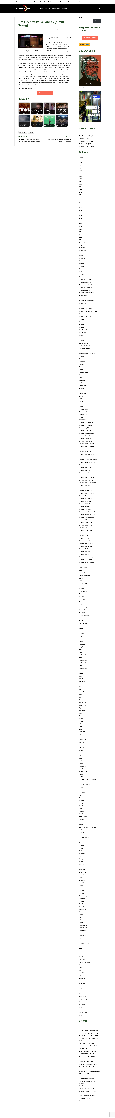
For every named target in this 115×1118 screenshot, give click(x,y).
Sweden (81, 906)
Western (81, 1002)
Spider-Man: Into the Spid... (86, 141)
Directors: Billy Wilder (85, 428)
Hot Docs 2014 (83, 657)
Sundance (82, 901)
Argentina (81, 263)
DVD (80, 580)
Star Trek (81, 890)
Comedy (81, 390)
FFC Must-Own (83, 620)
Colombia (81, 388)
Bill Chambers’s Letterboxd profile (88, 1030)
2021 (80, 226)
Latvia (80, 723)
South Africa (82, 869)
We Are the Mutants (84, 1098)
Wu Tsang (30, 132)
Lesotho (81, 729)
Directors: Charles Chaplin (86, 433)
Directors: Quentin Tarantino (87, 514)
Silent (80, 856)
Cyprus (81, 406)
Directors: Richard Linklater (86, 517)
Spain (80, 877)
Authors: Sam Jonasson (85, 306)
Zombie (81, 1015)
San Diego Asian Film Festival (87, 827)
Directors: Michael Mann (85, 501)
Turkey (81, 967)
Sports (81, 885)
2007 (80, 189)
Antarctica (82, 261)
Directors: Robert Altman (86, 522)
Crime (80, 398)
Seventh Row (83, 1076)
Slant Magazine (83, 1086)
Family (81, 604)
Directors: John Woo (84, 485)
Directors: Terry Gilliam (85, 546)
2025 (80, 237)
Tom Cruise (82, 959)
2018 (80, 218)
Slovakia (81, 864)
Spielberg (81, 882)
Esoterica (81, 596)
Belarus (81, 322)
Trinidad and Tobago (84, 962)
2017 (80, 216)
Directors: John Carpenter (86, 480)
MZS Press (81, 87)
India (80, 676)
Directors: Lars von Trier (85, 490)
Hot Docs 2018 (83, 665)
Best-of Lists (82, 332)
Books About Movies (84, 345)
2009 (80, 194)
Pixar (80, 795)
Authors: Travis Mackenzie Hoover (88, 311)
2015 (80, 210)
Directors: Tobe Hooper (85, 551)
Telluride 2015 (83, 930)
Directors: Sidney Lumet (85, 530)
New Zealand (83, 768)
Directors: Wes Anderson (86, 559)
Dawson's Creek (83, 414)
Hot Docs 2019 (83, 668)
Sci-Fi (80, 840)
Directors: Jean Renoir (85, 470)
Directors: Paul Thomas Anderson (88, 512)
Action (81, 245)
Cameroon (82, 364)
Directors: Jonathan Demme (87, 488)
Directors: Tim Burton (85, 549)
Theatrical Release (84, 943)
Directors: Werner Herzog (86, 557)
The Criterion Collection (85, 941)
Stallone (81, 888)
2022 (80, 229)
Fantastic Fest (83, 610)
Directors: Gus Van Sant (85, 465)
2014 (80, 208)
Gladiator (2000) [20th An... (86, 144)
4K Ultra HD (82, 242)
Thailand (81, 938)
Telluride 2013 (83, 925)
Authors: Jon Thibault (85, 303)
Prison (81, 803)
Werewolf (81, 994)
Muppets (81, 755)
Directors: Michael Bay (85, 498)
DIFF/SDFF (82, 420)
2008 (80, 192)
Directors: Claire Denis (85, 438)
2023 (80, 231)
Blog (80, 337)
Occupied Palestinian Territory (87, 779)
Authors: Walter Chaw (85, 316)
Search (81, 17)
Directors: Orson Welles (85, 506)
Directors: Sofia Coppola (86, 533)
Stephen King (83, 896)
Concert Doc (82, 396)
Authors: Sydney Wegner (86, 308)
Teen (80, 917)
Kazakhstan (82, 716)
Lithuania (81, 734)
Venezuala (82, 983)
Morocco (81, 753)
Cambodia (82, 361)
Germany (81, 639)
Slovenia (81, 867)
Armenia (81, 266)
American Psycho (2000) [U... (87, 146)
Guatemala (82, 644)
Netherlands (82, 766)
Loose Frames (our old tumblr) (87, 1051)
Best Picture (87, 330)
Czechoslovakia (83, 412)
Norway (81, 776)
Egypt (80, 594)
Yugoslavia (82, 1010)
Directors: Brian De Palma (86, 430)
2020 (80, 224)
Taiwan (81, 914)
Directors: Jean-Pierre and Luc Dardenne (87, 473)
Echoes (81, 586)
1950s (80, 168)
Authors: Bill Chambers (85, 287)
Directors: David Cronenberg (87, 446)
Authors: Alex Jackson (85, 279)
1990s (80, 179)
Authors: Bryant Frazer (85, 290)
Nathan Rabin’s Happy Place (87, 1053)
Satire (80, 829)
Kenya (81, 718)
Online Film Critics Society (86, 1061)
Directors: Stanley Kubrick (86, 538)
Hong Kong (82, 647)
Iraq (80, 686)
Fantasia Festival (84, 607)
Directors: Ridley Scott (85, 519)
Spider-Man (82, 880)
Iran (80, 684)
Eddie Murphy (83, 591)
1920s (80, 160)
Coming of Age (83, 393)
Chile (80, 375)
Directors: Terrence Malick (86, 543)
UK (80, 970)
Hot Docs (60, 29)
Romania (81, 821)
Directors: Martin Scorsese (86, 496)
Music (80, 758)
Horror (81, 649)
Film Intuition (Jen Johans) (86, 1043)
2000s (80, 181)
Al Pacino (81, 253)
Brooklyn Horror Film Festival (87, 353)
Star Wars (81, 893)
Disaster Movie (83, 567)
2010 (80, 197)
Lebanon (81, 726)
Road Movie (82, 814)
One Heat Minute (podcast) (86, 1059)
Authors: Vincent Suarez (85, 314)
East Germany (83, 583)
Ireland (81, 689)
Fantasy (81, 617)
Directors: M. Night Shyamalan (87, 493)
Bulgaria (81, 356)
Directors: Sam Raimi (85, 527)
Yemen (81, 1007)
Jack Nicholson (83, 700)
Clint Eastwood (83, 382)
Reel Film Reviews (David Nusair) (88, 1064)
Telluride (81, 922)
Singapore (82, 859)
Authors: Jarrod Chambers (86, 298)
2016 (80, 213)
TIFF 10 (81, 951)
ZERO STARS (83, 1012)
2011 (80, 200)
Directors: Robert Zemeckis (86, 525)
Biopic (81, 335)
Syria (80, 912)
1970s (80, 173)
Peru (80, 790)
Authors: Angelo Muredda (36, 29)
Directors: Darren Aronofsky (86, 443)
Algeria (81, 255)
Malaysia (81, 742)
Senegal (81, 845)
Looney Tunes (83, 737)
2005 (80, 184)
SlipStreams (82, 861)
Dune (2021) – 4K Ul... (85, 138)
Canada (81, 367)
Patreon (81, 787)
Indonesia (81, 678)
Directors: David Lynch (85, 451)
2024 (80, 234)
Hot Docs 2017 (83, 663)
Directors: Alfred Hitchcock (86, 422)
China (80, 377)
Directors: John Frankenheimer (87, 482)
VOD (80, 988)
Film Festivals (54, 29)
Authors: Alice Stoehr (85, 282)
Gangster (81, 633)
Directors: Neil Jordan (85, 504)
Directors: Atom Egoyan (85, 425)
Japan (80, 708)
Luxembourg (82, 739)
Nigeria (81, 774)
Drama (81, 578)
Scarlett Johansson (84, 835)
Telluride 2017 (83, 935)
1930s (80, 163)
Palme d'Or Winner (84, 784)
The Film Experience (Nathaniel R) (88, 1036)
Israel (80, 694)
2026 (80, 239)
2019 (80, 221)
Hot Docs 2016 (83, 660)
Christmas (82, 380)
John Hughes (82, 710)
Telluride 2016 (83, 933)
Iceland (81, 673)
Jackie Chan (82, 702)
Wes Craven (82, 996)
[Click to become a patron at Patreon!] (44, 93)
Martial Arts (82, 747)
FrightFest (82, 631)
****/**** (81, 157)
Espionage (82, 599)
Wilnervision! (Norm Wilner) (86, 1101)
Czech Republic (83, 409)
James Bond (82, 705)
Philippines (82, 792)
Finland (81, 625)
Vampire (81, 980)
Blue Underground (84, 343)
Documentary (46, 29)
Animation (82, 258)
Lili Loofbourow (83, 1048)
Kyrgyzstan (82, 721)
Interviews (82, 681)
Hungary (81, 670)
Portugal (81, 800)
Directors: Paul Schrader (86, 509)
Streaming (82, 898)
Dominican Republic (84, 575)
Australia (81, 274)
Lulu (80, 123)
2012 (28, 29)
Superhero (82, 904)
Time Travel (82, 957)
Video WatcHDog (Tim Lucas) (87, 1095)
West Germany (83, 999)
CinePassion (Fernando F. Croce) (88, 1033)
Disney (81, 570)
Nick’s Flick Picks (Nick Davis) (87, 1056)
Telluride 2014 (83, 927)
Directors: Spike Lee (84, 535)
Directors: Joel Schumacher (86, 477)
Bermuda (81, 327)
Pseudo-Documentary (85, 806)
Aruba (80, 271)
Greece (81, 641)
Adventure (82, 247)
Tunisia (81, 965)
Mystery (81, 763)
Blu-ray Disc (82, 340)
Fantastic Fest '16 (84, 615)
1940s (80, 165)
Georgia (81, 636)
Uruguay (81, 975)
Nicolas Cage (83, 771)
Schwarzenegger (83, 837)
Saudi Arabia (82, 832)
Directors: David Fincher (85, 449)
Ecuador (81, 588)
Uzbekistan (82, 978)
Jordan (81, 713)
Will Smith (82, 1004)
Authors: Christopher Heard (86, 292)
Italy (80, 697)
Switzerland (82, 909)
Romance (81, 819)
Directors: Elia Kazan (85, 457)
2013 (80, 205)
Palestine (81, 782)
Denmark (81, 417)
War (80, 991)
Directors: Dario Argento (85, 441)
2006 (80, 186)
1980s (80, 176)
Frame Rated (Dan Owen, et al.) (88, 1045)
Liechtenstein (82, 731)
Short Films (82, 853)
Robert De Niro (83, 816)
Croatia (81, 401)
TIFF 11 (81, 954)
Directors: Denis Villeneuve (86, 454)
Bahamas (81, 319)
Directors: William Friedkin (86, 562)
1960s (80, 171)
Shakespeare (82, 851)
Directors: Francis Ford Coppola (88, 459)
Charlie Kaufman (83, 372)
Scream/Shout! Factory (85, 843)
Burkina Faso (82, 359)
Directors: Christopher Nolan (87, 435)
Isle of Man (82, 692)
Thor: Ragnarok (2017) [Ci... (86, 136)
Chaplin (81, 369)
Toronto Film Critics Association (87, 1088)
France (81, 628)
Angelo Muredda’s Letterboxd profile (89, 1028)
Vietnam (81, 986)
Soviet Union (82, 874)
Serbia (81, 848)
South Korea (82, 872)
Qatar (80, 808)
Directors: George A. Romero (87, 462)
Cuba (80, 404)
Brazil (80, 351)
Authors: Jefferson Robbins (86, 300)
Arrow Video (82, 269)
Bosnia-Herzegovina (84, 348)
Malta (80, 745)
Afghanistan (82, 250)
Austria (81, 277)
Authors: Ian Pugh (84, 295)
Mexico (81, 750)
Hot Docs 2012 (67, 29)
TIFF (80, 949)
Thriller (81, 946)
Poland (81, 798)
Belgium (81, 324)
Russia (81, 824)
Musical (81, 761)
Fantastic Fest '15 (84, 612)
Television (82, 919)
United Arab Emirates (85, 972)
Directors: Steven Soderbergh (87, 541)
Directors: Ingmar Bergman (86, 467)
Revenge (81, 811)
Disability (81, 565)
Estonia (81, 602)
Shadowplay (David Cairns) (86, 1078)
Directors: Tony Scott (84, 554)
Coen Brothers (83, 385)
